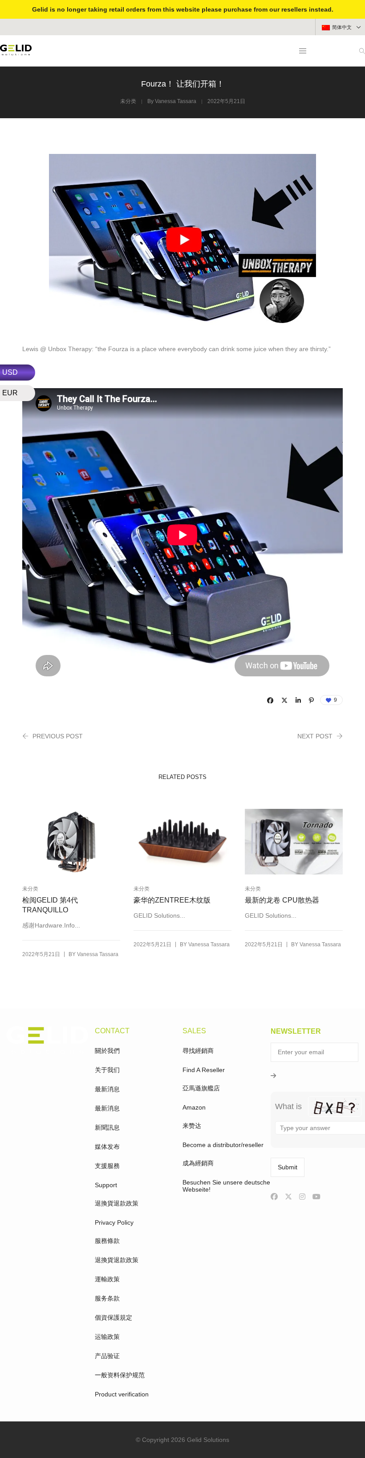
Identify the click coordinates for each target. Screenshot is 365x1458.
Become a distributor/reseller (223, 1144)
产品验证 (107, 1355)
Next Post (315, 736)
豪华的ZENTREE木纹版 (172, 900)
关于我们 (107, 1069)
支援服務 (107, 1165)
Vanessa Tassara (175, 101)
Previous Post (57, 736)
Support (106, 1185)
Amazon (194, 1107)
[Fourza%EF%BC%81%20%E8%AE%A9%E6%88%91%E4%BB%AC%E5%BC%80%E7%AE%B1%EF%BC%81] (270, 700)
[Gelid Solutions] (16, 51)
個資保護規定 (113, 1317)
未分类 (128, 101)
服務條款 (107, 1240)
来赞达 (191, 1125)
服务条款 (107, 1298)
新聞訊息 (107, 1127)
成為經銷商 (198, 1163)
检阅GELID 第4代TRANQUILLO (50, 905)
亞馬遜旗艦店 (201, 1088)
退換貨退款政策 (116, 1203)
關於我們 (107, 1050)
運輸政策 (107, 1279)
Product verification (122, 1394)
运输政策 (107, 1336)
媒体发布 (107, 1146)
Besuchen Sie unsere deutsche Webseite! (226, 1186)
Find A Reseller (203, 1069)
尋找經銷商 (198, 1050)
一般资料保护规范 (120, 1375)
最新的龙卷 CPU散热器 (282, 900)
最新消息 (107, 1089)
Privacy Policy (114, 1222)
